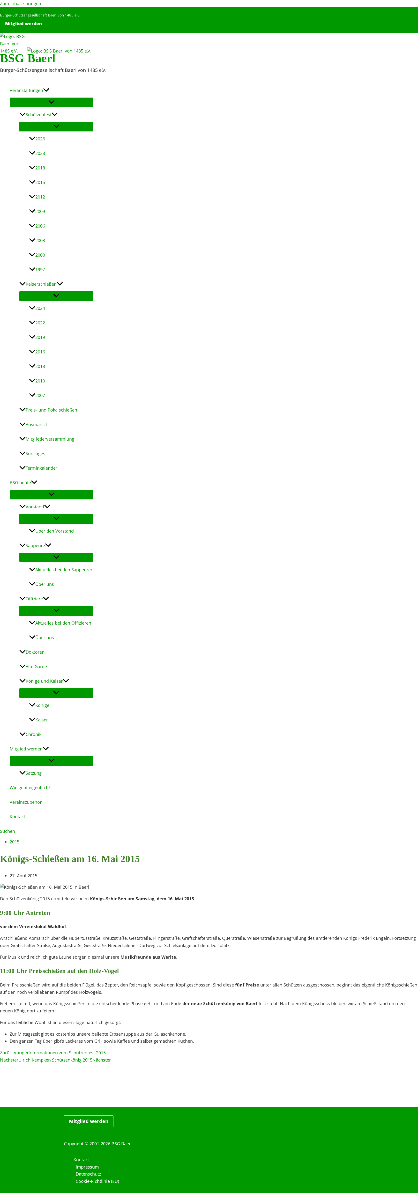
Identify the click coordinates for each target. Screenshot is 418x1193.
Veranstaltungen (26, 90)
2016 (40, 352)
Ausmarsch (37, 424)
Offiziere (34, 599)
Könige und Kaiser (44, 681)
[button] (23, 23)
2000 (40, 255)
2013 (40, 366)
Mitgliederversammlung (50, 439)
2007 (40, 395)
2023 (40, 153)
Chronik (33, 734)
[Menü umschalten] (51, 102)
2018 (40, 168)
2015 (40, 182)
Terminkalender (41, 468)
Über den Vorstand (54, 531)
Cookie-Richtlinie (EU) (97, 1181)
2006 (40, 226)
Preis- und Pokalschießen (51, 410)
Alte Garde (36, 666)
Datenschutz (88, 1174)
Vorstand (35, 507)
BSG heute (20, 482)
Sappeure (35, 545)
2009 (40, 211)
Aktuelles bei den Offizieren (63, 623)
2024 (40, 308)
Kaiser (41, 720)
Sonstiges (35, 453)
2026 (40, 139)
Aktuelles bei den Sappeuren (64, 570)
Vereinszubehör (26, 802)
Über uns (44, 584)
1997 (40, 269)
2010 (40, 381)
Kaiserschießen (41, 284)
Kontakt (17, 816)
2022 (40, 323)
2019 (40, 337)
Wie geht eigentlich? (30, 787)
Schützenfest (39, 114)
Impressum (87, 1167)
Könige (42, 705)
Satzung (34, 773)
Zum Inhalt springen (20, 3)
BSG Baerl (27, 58)
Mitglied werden (26, 749)
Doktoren (35, 652)
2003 (40, 240)
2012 (40, 197)
